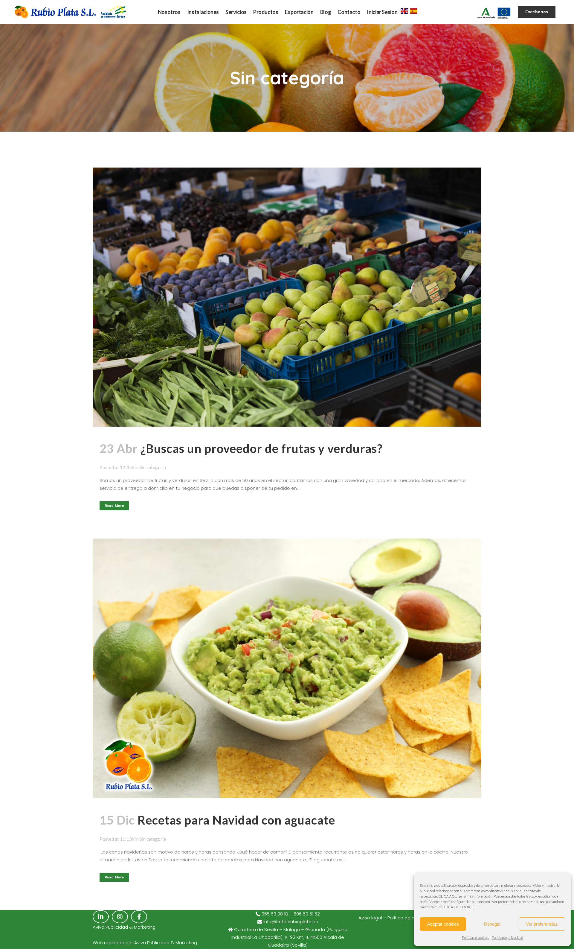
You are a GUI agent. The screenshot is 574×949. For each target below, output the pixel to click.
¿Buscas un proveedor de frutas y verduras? (262, 448)
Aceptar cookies (443, 924)
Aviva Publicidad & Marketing (165, 942)
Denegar (492, 924)
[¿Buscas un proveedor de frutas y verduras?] (287, 297)
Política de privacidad (507, 937)
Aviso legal (370, 918)
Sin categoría (153, 467)
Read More (114, 506)
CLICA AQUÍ (448, 896)
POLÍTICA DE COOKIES (456, 907)
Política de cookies (475, 937)
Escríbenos (536, 11)
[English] (404, 10)
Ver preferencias (542, 924)
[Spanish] (413, 10)
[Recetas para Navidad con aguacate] (287, 668)
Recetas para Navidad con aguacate (236, 820)
